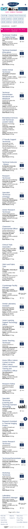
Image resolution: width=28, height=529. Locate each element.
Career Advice (4, 520)
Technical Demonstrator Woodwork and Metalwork (8, 96)
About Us (12, 515)
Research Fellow (8, 384)
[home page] (13, 6)
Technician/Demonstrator (11, 458)
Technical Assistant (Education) (9, 51)
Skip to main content (6, 1)
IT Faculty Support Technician (9, 141)
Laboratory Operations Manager (10, 497)
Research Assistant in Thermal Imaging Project (9, 423)
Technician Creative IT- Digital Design (9, 36)
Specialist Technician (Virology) (6, 195)
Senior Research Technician (8, 211)
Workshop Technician (6, 474)
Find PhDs (3, 518)
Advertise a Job (4, 524)
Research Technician (6, 177)
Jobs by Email (4, 522)
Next (18, 512)
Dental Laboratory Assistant (9, 305)
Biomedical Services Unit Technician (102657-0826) (10, 120)
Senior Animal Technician (7, 71)
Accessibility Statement (22, 522)
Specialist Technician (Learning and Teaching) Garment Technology (9, 402)
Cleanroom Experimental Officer (10, 228)
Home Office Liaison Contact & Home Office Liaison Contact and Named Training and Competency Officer (10, 365)
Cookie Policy (20, 520)
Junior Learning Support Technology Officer (9, 322)
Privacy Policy (20, 518)
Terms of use (20, 515)
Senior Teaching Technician (8, 342)
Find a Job (3, 515)
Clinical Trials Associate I (7, 246)
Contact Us (12, 518)
